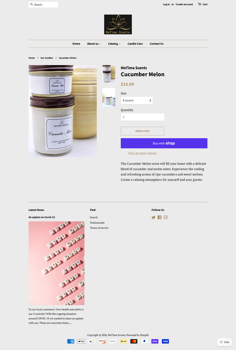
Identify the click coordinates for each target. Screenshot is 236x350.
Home (76, 44)
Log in (166, 4)
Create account (184, 4)
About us (93, 44)
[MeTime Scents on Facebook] (159, 218)
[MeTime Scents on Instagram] (166, 218)
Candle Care (135, 44)
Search (94, 217)
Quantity (127, 110)
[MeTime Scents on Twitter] (154, 218)
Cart (205, 4)
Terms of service (99, 228)
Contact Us (157, 44)
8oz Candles (47, 58)
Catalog (113, 44)
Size (123, 93)
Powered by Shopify (137, 335)
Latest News (36, 210)
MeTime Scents (116, 335)
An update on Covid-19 (42, 217)
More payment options (142, 153)
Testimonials (97, 222)
